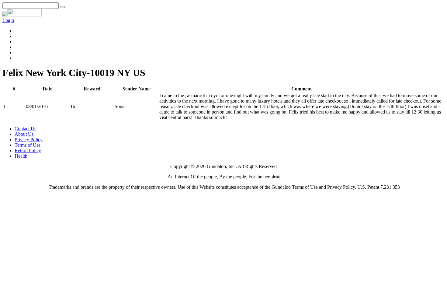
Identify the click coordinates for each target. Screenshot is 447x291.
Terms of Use (27, 145)
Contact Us (25, 128)
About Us (24, 134)
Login (8, 20)
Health (21, 156)
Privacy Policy (29, 139)
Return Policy (28, 150)
